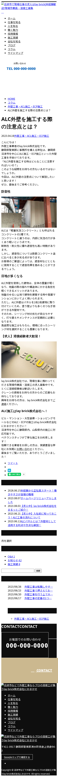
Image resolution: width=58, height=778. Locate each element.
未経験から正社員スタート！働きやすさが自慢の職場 (32, 492)
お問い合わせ (24, 449)
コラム (11, 49)
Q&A (11, 556)
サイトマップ (15, 53)
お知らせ (15, 560)
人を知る (13, 26)
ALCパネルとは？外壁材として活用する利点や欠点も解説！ (32, 523)
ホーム (11, 18)
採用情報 (13, 34)
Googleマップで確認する (17, 757)
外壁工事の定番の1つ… (38, 598)
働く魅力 (13, 30)
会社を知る (14, 41)
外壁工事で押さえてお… (38, 590)
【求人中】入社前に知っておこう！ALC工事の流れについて (32, 515)
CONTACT (12, 75)
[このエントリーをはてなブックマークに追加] (9, 471)
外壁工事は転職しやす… (38, 586)
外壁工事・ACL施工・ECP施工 (25, 106)
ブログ (11, 45)
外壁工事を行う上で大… (38, 594)
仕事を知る (14, 22)
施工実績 (13, 37)
